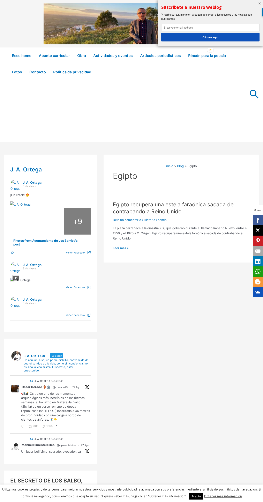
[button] (254, 95)
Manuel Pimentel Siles (38, 445)
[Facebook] (258, 220)
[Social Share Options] (89, 252)
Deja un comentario (127, 220)
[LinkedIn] (258, 261)
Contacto (37, 72)
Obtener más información (223, 496)
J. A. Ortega (26, 169)
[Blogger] (258, 282)
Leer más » (121, 248)
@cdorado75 (60, 387)
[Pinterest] (258, 241)
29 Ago (76, 387)
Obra (81, 55)
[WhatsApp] (258, 271)
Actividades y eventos (113, 55)
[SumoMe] (258, 292)
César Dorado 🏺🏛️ (36, 387)
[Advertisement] (126, 111)
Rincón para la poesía (207, 55)
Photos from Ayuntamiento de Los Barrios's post (45, 242)
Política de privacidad (72, 72)
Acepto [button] (196, 496)
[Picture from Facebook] (23, 221)
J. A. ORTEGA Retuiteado (49, 381)
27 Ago (85, 445)
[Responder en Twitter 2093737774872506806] (24, 426)
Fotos (17, 72)
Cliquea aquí (210, 37)
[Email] (258, 251)
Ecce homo (21, 55)
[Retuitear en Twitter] (31, 380)
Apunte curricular (54, 55)
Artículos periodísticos (160, 55)
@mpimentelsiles (66, 445)
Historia (149, 220)
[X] (258, 230)
